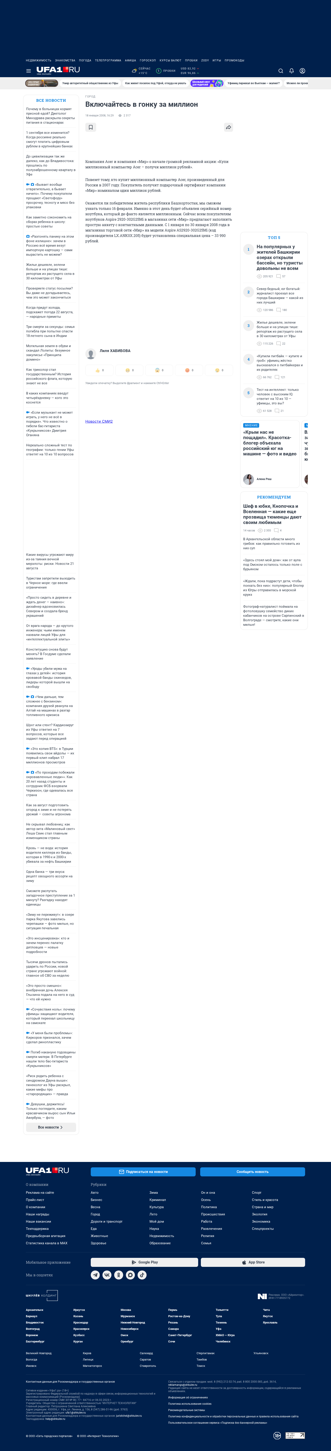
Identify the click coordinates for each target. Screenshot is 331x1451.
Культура (157, 1207)
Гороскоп (148, 60)
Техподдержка (37, 1229)
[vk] (106, 1274)
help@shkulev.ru (55, 1419)
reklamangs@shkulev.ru (182, 1384)
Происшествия (213, 1214)
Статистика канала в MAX (46, 1243)
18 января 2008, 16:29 (99, 115)
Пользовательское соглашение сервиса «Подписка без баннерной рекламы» (217, 1422)
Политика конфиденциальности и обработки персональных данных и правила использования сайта (233, 1416)
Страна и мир (262, 1207)
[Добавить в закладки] (90, 127)
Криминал (158, 1200)
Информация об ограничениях (188, 1397)
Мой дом (157, 1221)
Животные (99, 1236)
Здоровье (98, 1243)
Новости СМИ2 (99, 421)
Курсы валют (170, 60)
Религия (207, 1236)
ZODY (205, 60)
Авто (95, 1193)
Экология (259, 1214)
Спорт (256, 1193)
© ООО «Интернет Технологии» (98, 1436)
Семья (206, 1243)
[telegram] (95, 1274)
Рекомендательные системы (186, 1410)
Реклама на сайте (40, 1193)
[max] (130, 1274)
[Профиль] (302, 71)
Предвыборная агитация (45, 1236)
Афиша (130, 60)
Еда (94, 1229)
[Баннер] (41, 83)
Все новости (51, 100)
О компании (35, 1207)
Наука (154, 1229)
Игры (217, 60)
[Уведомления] (291, 71)
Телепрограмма (108, 60)
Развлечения (211, 1229)
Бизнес (96, 1200)
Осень (206, 1200)
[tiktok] (142, 1274)
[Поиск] (280, 71)
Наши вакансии (38, 1221)
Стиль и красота (265, 1200)
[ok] (118, 1274)
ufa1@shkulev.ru (76, 1412)
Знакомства (65, 60)
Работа (206, 1221)
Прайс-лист (35, 1200)
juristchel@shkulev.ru (129, 1415)
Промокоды (234, 60)
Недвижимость (39, 60)
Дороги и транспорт (106, 1221)
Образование (160, 1243)
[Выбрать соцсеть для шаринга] (228, 127)
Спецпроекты (263, 1229)
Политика (209, 1207)
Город (95, 1214)
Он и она (208, 1193)
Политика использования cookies (189, 1403)
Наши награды (37, 1214)
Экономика (261, 1221)
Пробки (191, 60)
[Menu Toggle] (28, 71)
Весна (95, 1207)
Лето (153, 1214)
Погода (85, 60)
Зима (154, 1193)
